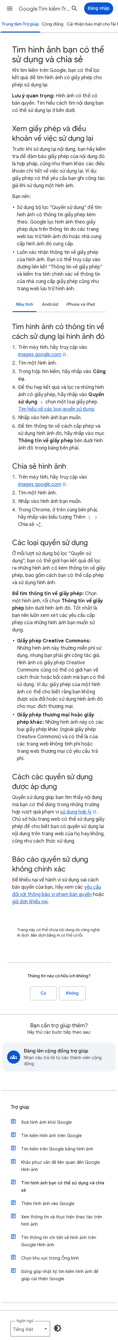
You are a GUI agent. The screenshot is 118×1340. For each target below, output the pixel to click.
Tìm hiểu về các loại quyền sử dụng (56, 409)
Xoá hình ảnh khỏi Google (46, 1122)
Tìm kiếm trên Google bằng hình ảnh (57, 1149)
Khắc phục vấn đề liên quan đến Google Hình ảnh (60, 1166)
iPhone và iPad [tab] (80, 304)
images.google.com (39, 355)
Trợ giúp (20, 1107)
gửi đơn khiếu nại (30, 902)
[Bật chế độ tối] (57, 1328)
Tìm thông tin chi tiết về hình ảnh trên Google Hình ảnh (58, 1241)
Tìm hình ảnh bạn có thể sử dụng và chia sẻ (62, 1186)
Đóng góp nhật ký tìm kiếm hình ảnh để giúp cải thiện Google (59, 1275)
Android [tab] (50, 304)
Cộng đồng (53, 24)
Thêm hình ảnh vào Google (47, 1203)
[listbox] (30, 1329)
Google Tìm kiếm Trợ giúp (46, 8)
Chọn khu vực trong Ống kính (50, 1258)
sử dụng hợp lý (75, 812)
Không (72, 993)
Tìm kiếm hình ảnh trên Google (51, 1135)
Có (43, 993)
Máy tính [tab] (24, 304)
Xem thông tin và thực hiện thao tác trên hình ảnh (61, 1220)
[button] (9, 8)
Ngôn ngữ (25, 1320)
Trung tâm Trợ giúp (20, 24)
